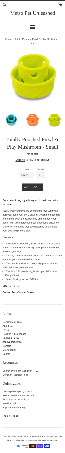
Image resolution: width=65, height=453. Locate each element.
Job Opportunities (12, 341)
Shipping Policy (10, 337)
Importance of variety (14, 407)
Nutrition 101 (9, 403)
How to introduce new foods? (18, 395)
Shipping (20, 159)
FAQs (5, 329)
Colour (27, 169)
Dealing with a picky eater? (17, 391)
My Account (9, 349)
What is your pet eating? (15, 399)
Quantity (40, 169)
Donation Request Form (15, 374)
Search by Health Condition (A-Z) (20, 370)
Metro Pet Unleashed (32, 13)
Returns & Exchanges (14, 333)
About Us (7, 325)
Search (6, 353)
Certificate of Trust (12, 321)
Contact (6, 345)
